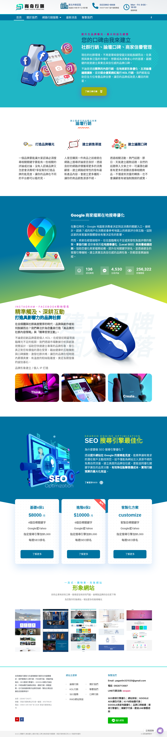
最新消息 (71, 17)
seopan (126, 690)
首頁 (19, 17)
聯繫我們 (87, 17)
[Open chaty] (160, 730)
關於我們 (32, 17)
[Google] (17, 719)
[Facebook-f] (22, 719)
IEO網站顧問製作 (146, 734)
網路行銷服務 (50, 17)
